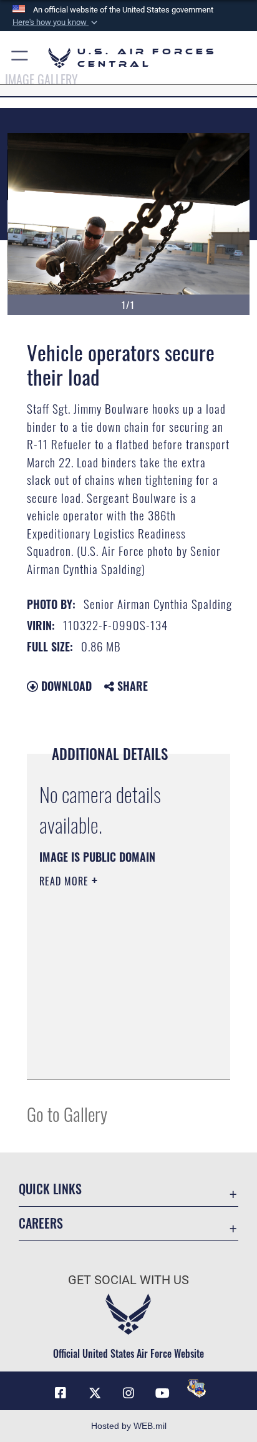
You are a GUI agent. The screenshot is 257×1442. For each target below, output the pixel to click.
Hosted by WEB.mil (129, 1426)
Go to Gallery (67, 1113)
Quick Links (50, 1189)
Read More (65, 881)
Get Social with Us (128, 1280)
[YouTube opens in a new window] (162, 1393)
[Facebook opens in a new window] (60, 1393)
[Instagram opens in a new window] (128, 1393)
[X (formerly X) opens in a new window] (94, 1393)
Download (65, 686)
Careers (41, 1223)
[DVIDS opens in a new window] (196, 1388)
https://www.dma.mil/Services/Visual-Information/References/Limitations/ (115, 1056)
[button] (56, 22)
